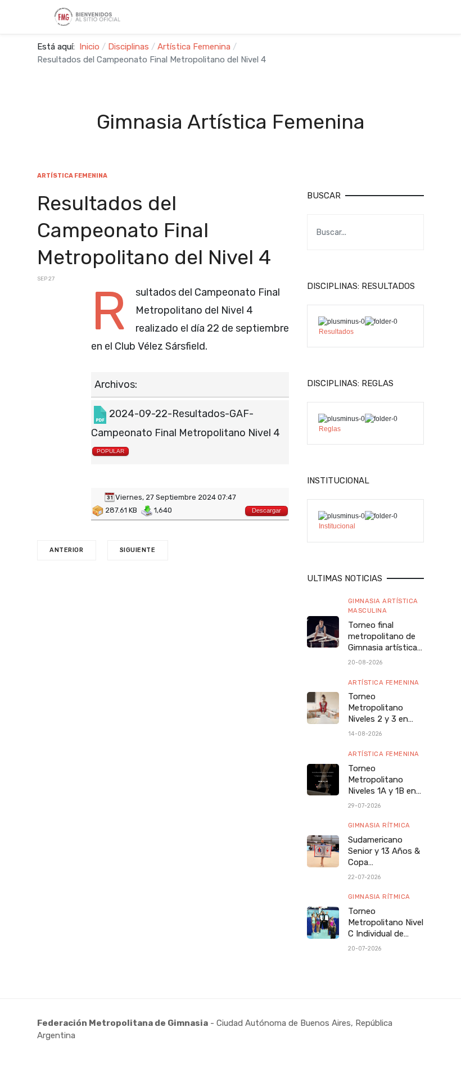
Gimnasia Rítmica (379, 825)
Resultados (336, 332)
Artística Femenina (383, 682)
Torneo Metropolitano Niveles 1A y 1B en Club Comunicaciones (382, 790)
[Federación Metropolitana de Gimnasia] (91, 17)
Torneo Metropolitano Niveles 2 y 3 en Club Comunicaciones (380, 718)
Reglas (330, 429)
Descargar (266, 510)
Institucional (337, 526)
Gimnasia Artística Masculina (383, 605)
